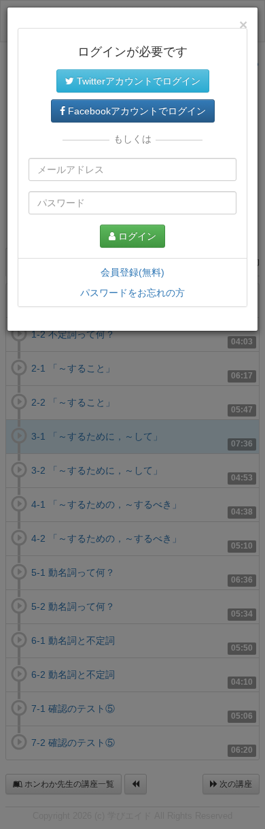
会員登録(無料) (132, 272)
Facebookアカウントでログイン (135, 110)
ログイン (136, 236)
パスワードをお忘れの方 (132, 292)
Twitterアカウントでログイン (137, 81)
